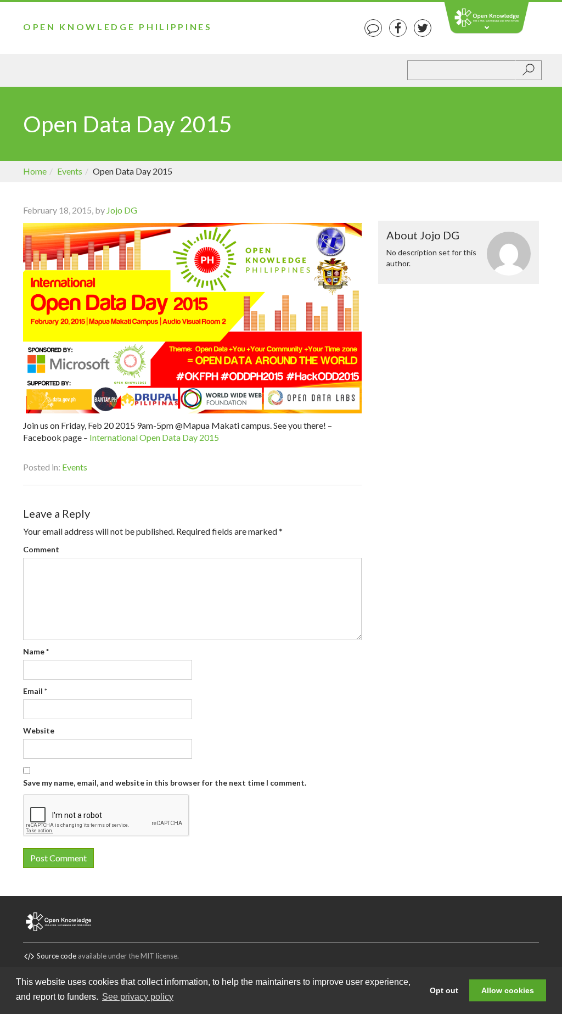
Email (35, 691)
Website (38, 730)
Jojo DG (121, 210)
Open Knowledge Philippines (117, 26)
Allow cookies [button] (507, 990)
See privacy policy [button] (137, 996)
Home (35, 171)
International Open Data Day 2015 (155, 437)
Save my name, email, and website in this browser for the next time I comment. (164, 782)
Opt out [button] (444, 990)
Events (69, 171)
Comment (41, 549)
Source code (56, 955)
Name (36, 651)
